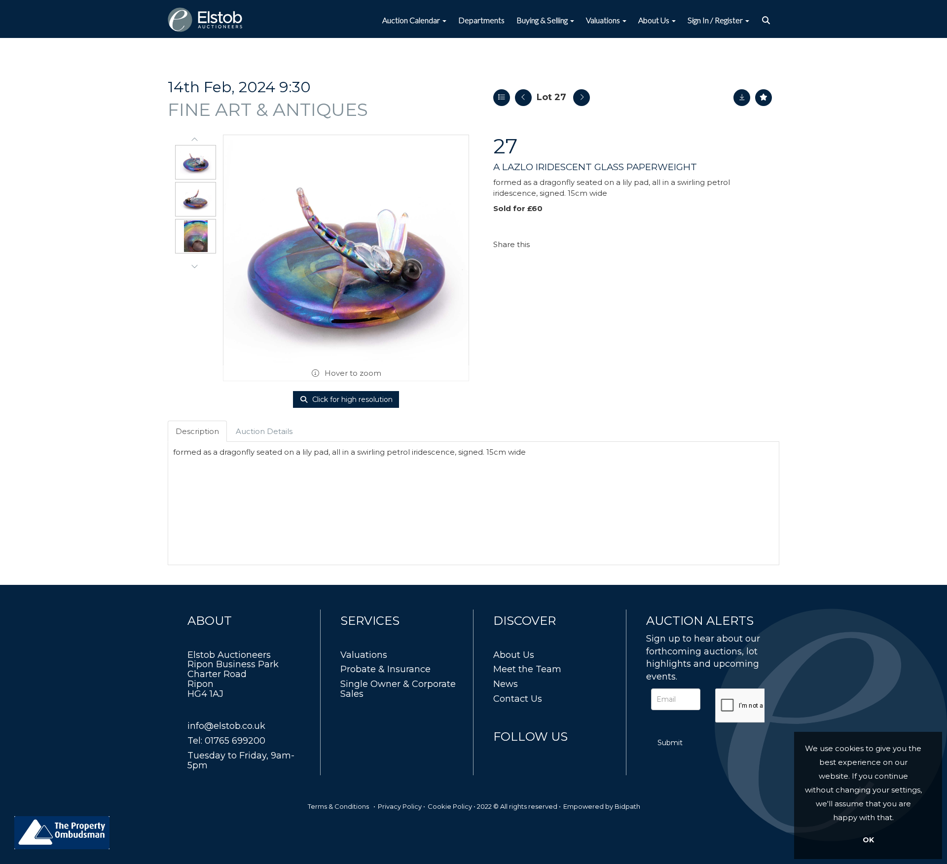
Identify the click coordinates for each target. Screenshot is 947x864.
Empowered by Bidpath (601, 806)
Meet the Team (527, 669)
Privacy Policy (400, 806)
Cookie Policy (450, 806)
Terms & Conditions (338, 806)
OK (868, 839)
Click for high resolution (351, 399)
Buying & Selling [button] (542, 20)
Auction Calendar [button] (411, 20)
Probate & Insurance (385, 669)
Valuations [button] (603, 20)
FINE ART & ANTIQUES (268, 109)
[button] (767, 20)
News (505, 684)
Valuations (363, 654)
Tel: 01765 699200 (226, 740)
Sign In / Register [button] (716, 20)
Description (197, 431)
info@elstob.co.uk (226, 725)
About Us (513, 654)
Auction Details (264, 431)
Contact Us (517, 698)
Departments (481, 20)
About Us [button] (654, 20)
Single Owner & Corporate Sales (398, 689)
